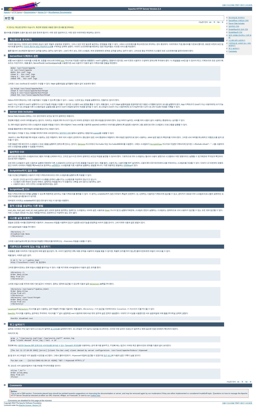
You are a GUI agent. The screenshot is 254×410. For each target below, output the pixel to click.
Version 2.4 (42, 12)
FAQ (237, 5)
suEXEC (55, 165)
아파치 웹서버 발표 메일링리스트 (37, 46)
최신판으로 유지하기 (237, 18)
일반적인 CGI (234, 26)
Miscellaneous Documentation (59, 12)
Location (12, 309)
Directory (94, 284)
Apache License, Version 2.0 (30, 405)
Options (81, 144)
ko (218, 22)
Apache (7, 12)
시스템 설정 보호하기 (237, 40)
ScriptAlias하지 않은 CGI (238, 29)
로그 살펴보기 (234, 48)
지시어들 (230, 5)
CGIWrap (127, 165)
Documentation (30, 12)
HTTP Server (17, 12)
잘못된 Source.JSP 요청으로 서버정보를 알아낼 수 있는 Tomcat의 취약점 (48, 345)
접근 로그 (108, 355)
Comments (233, 51)
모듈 (224, 5)
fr (214, 22)
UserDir (11, 313)
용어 (242, 5)
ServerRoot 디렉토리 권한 (239, 21)
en (210, 22)
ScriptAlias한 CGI (235, 32)
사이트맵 (248, 5)
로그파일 (54, 329)
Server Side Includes (237, 23)
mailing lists (95, 395)
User (62, 61)
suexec (96, 133)
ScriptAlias (156, 144)
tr (222, 22)
